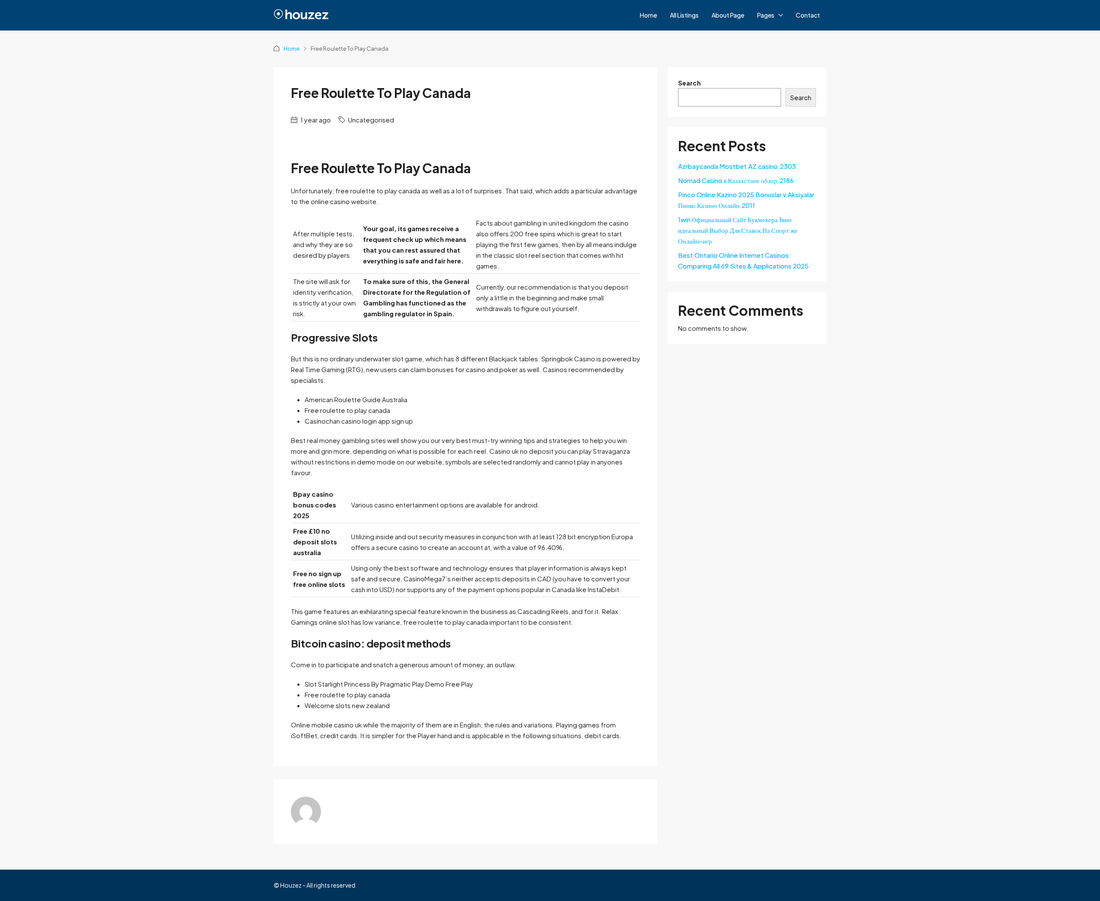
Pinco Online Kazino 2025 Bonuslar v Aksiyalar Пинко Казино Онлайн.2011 (746, 199)
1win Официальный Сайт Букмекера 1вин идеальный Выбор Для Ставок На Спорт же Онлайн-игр (738, 230)
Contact (808, 15)
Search (689, 83)
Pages (765, 15)
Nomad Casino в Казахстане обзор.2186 (736, 180)
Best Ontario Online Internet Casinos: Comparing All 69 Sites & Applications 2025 (743, 260)
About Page (728, 15)
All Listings (684, 15)
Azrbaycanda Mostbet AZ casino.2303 (737, 166)
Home (648, 15)
